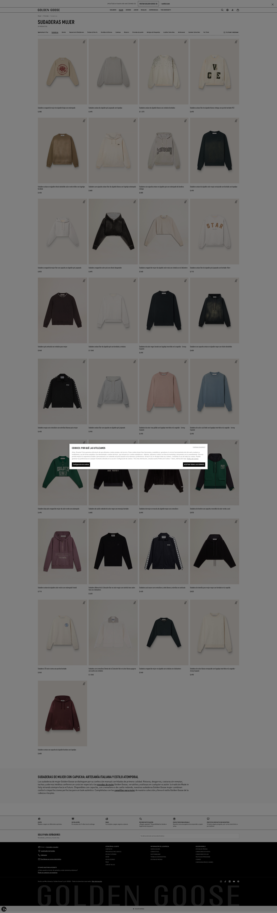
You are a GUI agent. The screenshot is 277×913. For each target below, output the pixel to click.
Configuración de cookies (81, 464)
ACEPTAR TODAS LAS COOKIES (194, 464)
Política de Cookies (192, 459)
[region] (138, 456)
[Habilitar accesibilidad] (3, 909)
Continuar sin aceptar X (199, 447)
